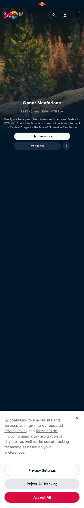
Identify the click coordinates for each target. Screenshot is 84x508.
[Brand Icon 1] (42, 4)
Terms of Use (46, 431)
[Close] (76, 417)
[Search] (54, 15)
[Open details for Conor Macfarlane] (42, 83)
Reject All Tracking (42, 484)
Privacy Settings (42, 470)
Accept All (42, 497)
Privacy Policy (15, 431)
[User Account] (65, 15)
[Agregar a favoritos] (66, 146)
